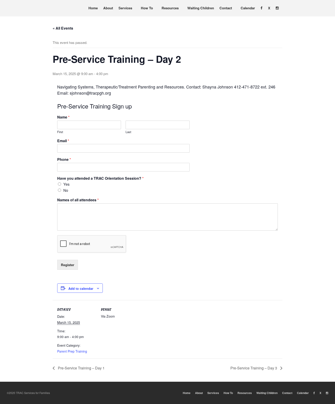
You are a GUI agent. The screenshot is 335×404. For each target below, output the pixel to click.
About (108, 7)
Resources (170, 7)
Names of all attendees (78, 200)
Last (128, 132)
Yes (66, 184)
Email (63, 141)
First (60, 132)
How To (147, 7)
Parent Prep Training (72, 351)
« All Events (63, 28)
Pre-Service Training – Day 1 (81, 368)
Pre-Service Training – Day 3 (254, 368)
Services (125, 7)
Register (67, 264)
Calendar (248, 7)
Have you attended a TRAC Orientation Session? (100, 178)
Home (93, 7)
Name (63, 117)
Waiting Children (200, 7)
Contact (225, 7)
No (65, 190)
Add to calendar (80, 288)
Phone (64, 159)
